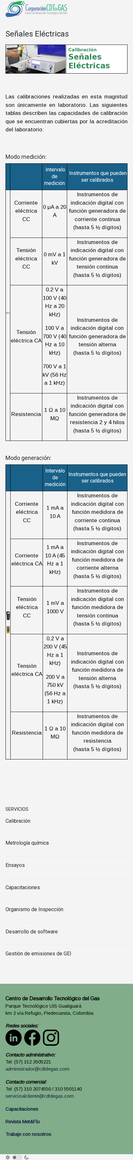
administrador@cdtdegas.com (37, 1069)
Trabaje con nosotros (28, 1134)
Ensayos (15, 865)
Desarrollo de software (31, 932)
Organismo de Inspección (34, 909)
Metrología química (27, 843)
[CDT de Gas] (36, 8)
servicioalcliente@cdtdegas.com (39, 1096)
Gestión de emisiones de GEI (38, 954)
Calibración (17, 821)
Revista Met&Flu (22, 1121)
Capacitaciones (22, 887)
